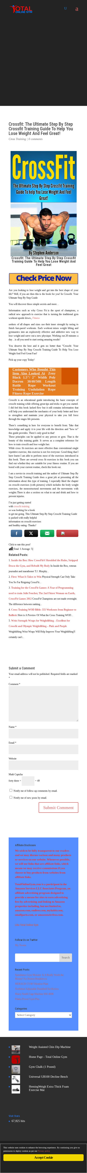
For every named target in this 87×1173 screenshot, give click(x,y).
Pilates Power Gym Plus (27, 999)
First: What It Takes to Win (26, 576)
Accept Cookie (43, 1157)
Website (12, 758)
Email (12, 742)
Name (12, 726)
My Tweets (20, 945)
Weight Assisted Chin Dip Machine (50, 1047)
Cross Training (17, 139)
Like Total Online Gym (26, 924)
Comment (14, 684)
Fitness (36, 318)
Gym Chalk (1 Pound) (42, 1066)
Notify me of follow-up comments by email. (35, 790)
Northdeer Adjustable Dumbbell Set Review (37, 988)
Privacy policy (44, 1151)
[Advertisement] (43, 62)
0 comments (35, 139)
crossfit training (21, 506)
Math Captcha (16, 774)
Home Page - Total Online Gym (48, 1056)
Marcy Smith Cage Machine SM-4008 (34, 993)
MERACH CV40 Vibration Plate (31, 983)
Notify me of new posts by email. (30, 797)
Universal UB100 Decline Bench (48, 1076)
